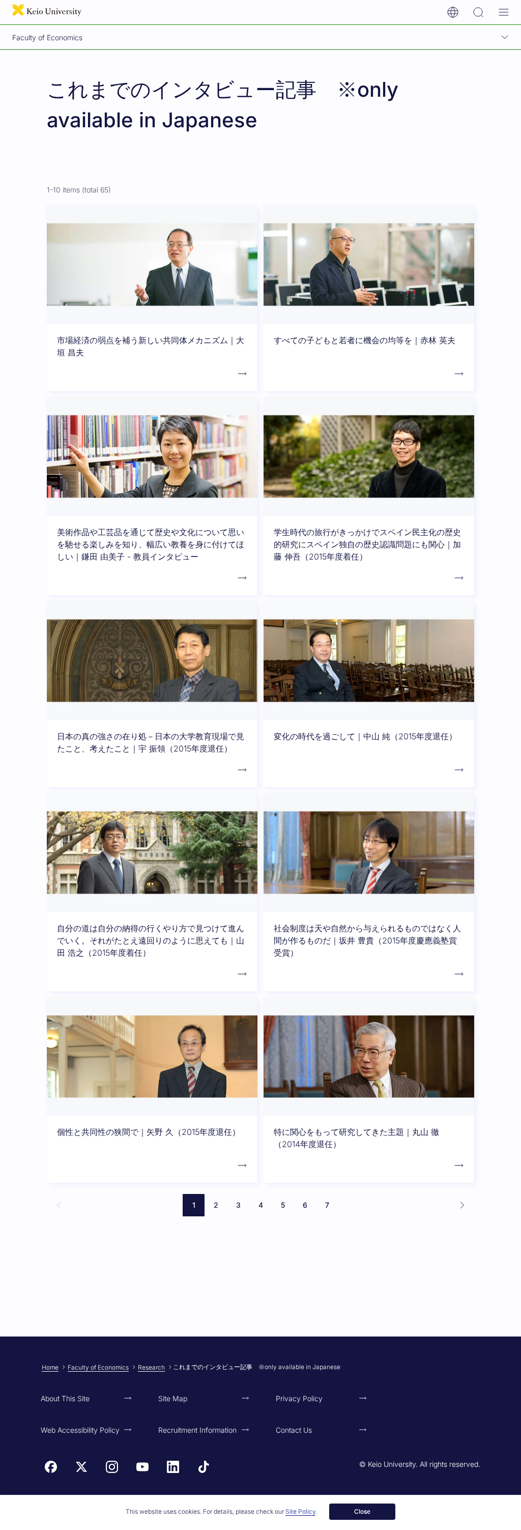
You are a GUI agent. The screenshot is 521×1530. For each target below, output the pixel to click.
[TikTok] (203, 1467)
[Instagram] (112, 1467)
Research (151, 1367)
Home (50, 1367)
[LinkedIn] (173, 1467)
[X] (81, 1467)
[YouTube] (142, 1467)
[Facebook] (51, 1467)
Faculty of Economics (98, 1367)
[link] (59, 1205)
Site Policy (300, 1511)
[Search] (478, 12)
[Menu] (503, 12)
